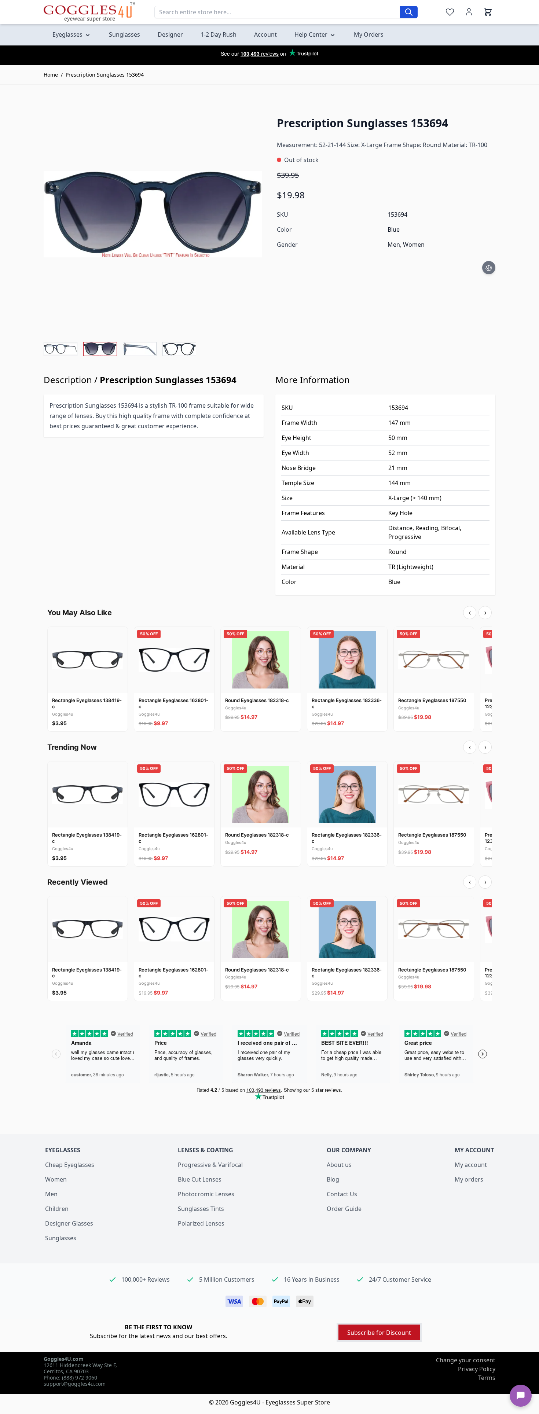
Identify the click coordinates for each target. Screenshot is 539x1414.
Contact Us (342, 1194)
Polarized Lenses (201, 1223)
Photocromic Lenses (206, 1194)
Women (56, 1179)
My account (471, 1165)
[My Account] (469, 12)
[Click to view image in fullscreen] (153, 214)
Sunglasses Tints (201, 1209)
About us (339, 1165)
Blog (333, 1179)
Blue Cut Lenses (199, 1179)
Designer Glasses (69, 1223)
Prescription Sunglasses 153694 (105, 74)
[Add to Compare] (488, 267)
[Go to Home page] (89, 12)
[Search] (409, 12)
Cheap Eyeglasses (69, 1165)
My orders (469, 1179)
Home (51, 74)
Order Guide (344, 1209)
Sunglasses (60, 1238)
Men (51, 1194)
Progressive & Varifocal (210, 1165)
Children (57, 1209)
